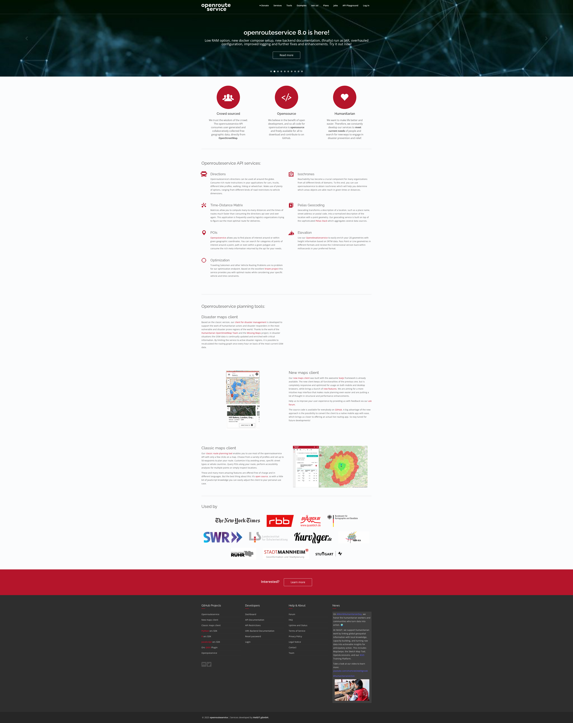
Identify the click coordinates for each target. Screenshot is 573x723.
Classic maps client (211, 625)
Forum (292, 614)
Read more (286, 55)
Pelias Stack (321, 220)
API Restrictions (253, 625)
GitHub (338, 409)
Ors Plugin (209, 647)
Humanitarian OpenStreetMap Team (219, 332)
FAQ (291, 619)
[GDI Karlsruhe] (353, 539)
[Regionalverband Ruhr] (243, 555)
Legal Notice (295, 641)
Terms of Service (297, 630)
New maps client (209, 619)
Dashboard (250, 614)
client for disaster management (250, 322)
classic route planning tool (219, 453)
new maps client (301, 378)
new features (330, 388)
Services (278, 5)
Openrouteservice (210, 614)
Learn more (298, 582)
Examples (301, 5)
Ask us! (314, 5)
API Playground (350, 5)
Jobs (336, 5)
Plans (326, 5)
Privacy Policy (295, 636)
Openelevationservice (317, 237)
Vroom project (272, 268)
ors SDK (209, 630)
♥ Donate (264, 5)
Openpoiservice (218, 237)
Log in (366, 5)
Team (291, 653)
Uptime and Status (298, 625)
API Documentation (254, 619)
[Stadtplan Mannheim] (286, 555)
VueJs (341, 378)
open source (261, 476)
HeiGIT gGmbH (260, 717)
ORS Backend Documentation (259, 630)
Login (248, 641)
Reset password (253, 636)
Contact (292, 647)
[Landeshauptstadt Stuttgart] (329, 555)
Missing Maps (254, 332)
